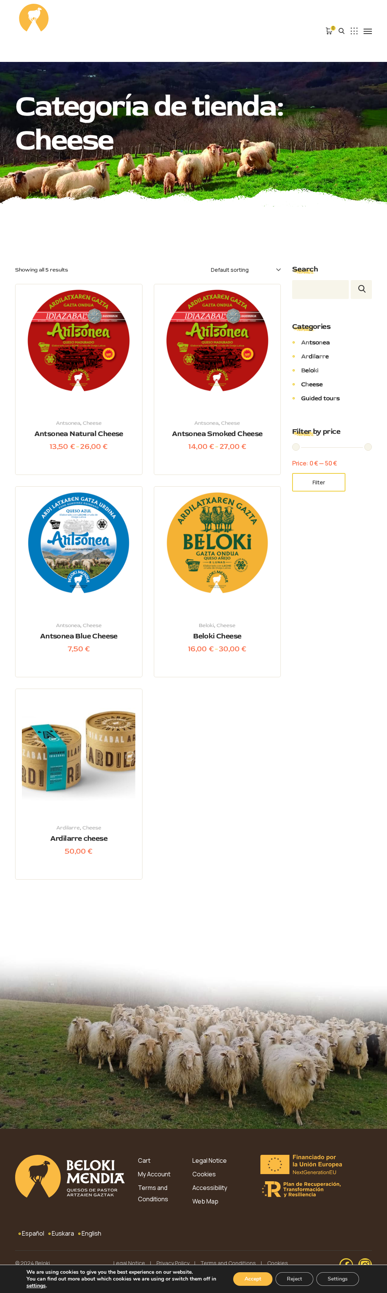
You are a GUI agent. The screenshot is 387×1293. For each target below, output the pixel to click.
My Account (154, 1174)
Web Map (205, 1201)
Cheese (92, 423)
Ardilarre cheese (78, 838)
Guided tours (320, 398)
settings (36, 1285)
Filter (319, 482)
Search (305, 269)
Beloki (206, 625)
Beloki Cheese (217, 636)
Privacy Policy (172, 1263)
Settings (338, 1278)
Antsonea (68, 423)
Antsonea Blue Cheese (79, 636)
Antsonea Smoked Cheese (217, 433)
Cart (144, 1160)
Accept (253, 1278)
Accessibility (209, 1188)
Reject (294, 1278)
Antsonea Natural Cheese (78, 433)
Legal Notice (209, 1160)
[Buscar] (361, 289)
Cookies (204, 1174)
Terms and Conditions (153, 1193)
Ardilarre (68, 827)
